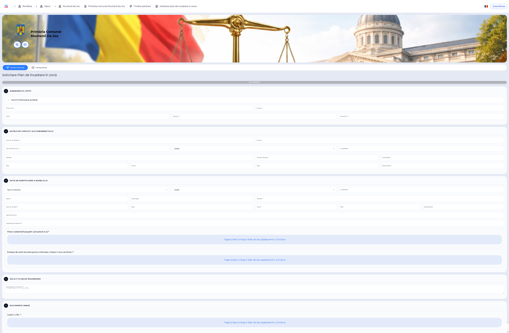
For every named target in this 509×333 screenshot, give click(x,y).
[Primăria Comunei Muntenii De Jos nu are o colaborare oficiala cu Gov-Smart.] (500, 56)
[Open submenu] (15, 6)
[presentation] (254, 240)
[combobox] (254, 150)
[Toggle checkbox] (8, 101)
